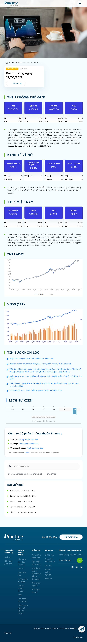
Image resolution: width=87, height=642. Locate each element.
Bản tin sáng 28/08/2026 (21, 501)
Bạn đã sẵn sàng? (50, 537)
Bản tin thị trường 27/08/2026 (23, 512)
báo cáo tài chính (37, 474)
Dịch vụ (7, 557)
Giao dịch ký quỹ (36, 590)
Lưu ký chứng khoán (21, 588)
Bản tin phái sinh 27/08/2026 (22, 507)
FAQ (20, 595)
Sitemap (8, 633)
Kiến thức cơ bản (36, 584)
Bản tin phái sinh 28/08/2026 (23, 490)
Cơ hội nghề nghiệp (48, 572)
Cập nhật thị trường (18, 62)
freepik (27, 452)
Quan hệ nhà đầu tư (50, 560)
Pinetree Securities (35, 448)
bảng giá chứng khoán (17, 474)
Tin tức (48, 565)
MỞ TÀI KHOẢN (71, 537)
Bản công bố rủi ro (22, 600)
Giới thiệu (49, 555)
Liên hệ (48, 578)
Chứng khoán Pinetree (28, 440)
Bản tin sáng (31, 62)
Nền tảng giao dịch (8, 562)
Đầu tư (21, 569)
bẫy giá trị (51, 474)
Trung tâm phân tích (36, 556)
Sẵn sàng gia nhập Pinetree (22, 562)
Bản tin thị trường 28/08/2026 (23, 496)
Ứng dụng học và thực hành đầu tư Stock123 (36, 573)
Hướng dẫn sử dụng (23, 580)
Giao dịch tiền (22, 573)
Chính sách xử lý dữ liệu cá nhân (23, 609)
